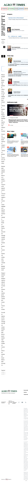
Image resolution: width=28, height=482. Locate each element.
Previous (2, 56)
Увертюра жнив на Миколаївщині (16, 17)
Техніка (16, 8)
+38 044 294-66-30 (10, 403)
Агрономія (11, 8)
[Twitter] (2, 373)
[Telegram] (3, 373)
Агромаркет (4, 8)
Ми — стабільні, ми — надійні (14, 36)
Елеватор (21, 8)
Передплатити (21, 4)
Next (4, 56)
